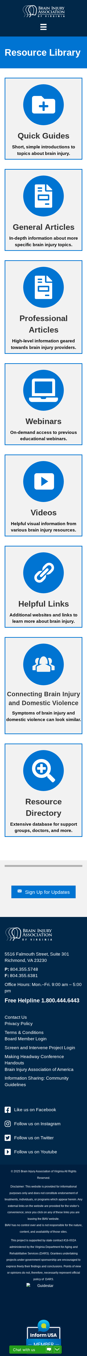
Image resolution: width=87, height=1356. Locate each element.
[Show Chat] (49, 1349)
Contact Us (16, 1017)
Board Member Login (26, 1038)
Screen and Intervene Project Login (40, 1047)
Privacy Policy (19, 1023)
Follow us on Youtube (35, 1151)
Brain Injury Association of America (39, 1069)
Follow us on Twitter (34, 1137)
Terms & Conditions (24, 1032)
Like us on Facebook (35, 1109)
